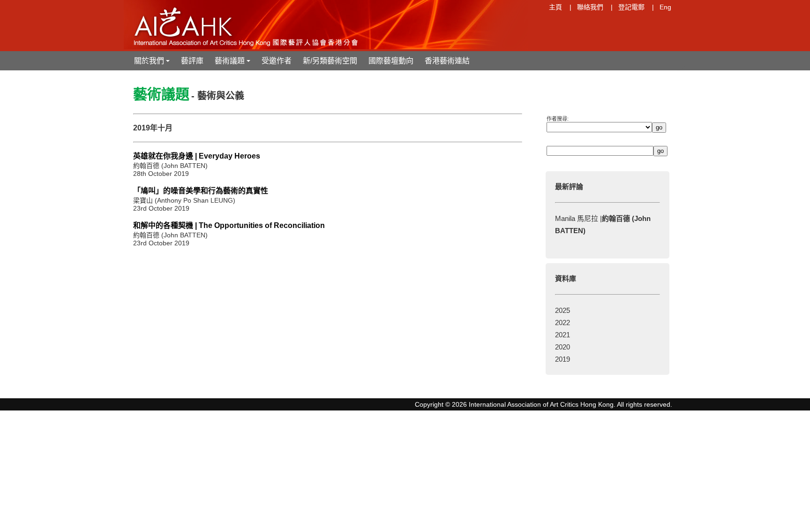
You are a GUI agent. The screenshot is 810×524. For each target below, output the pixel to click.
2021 (562, 335)
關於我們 (153, 63)
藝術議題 (233, 63)
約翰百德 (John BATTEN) (170, 165)
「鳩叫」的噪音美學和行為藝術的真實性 (200, 191)
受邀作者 (277, 61)
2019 (562, 359)
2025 (562, 310)
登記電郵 (631, 7)
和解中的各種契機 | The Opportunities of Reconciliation (229, 225)
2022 (562, 323)
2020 (562, 347)
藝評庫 (192, 61)
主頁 (555, 7)
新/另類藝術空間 (330, 61)
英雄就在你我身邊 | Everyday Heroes (196, 156)
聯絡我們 (590, 7)
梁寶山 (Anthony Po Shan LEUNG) (184, 200)
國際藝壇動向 (390, 61)
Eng (665, 7)
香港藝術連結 (447, 61)
